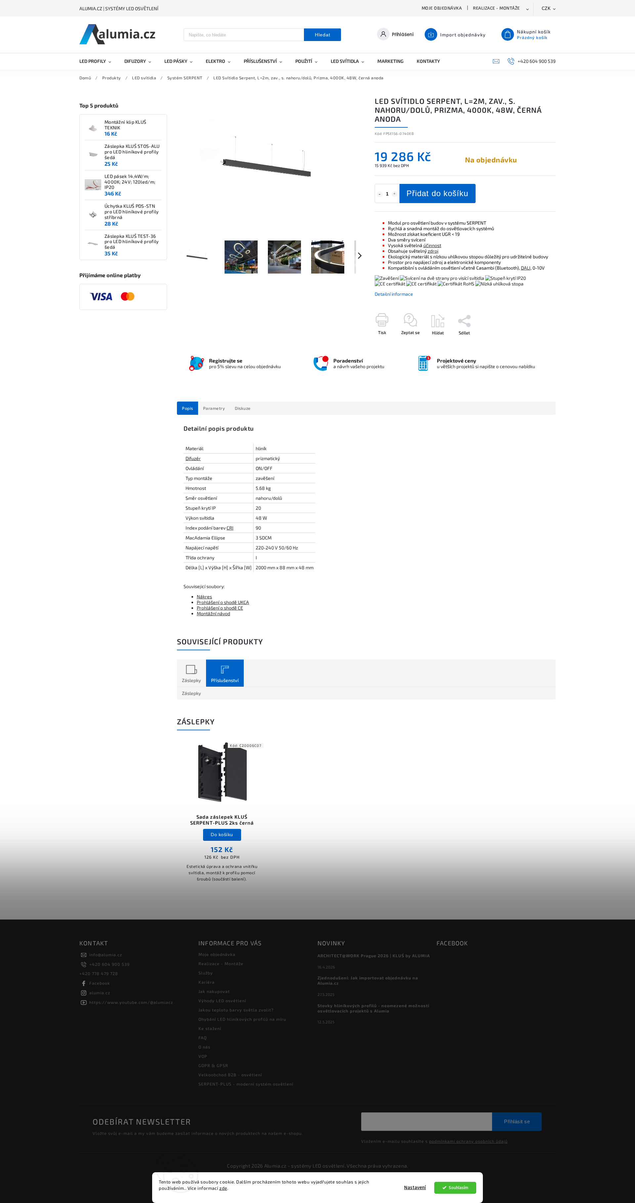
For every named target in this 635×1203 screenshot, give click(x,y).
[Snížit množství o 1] (380, 194)
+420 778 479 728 (98, 973)
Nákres (204, 596)
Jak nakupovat (214, 991)
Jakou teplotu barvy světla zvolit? (236, 1009)
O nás (204, 1047)
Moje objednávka (442, 8)
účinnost (432, 245)
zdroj (433, 251)
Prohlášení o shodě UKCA (223, 602)
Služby (205, 972)
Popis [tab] (187, 408)
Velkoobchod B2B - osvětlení (230, 1074)
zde (223, 1188)
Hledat (322, 34)
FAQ (202, 1037)
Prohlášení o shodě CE (220, 608)
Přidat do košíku (437, 193)
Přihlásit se (517, 1121)
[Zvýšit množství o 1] (395, 194)
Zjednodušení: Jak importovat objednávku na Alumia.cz (368, 980)
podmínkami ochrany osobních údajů (468, 1141)
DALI (525, 268)
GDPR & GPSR (213, 1065)
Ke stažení (209, 1028)
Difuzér (193, 458)
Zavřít (534, 344)
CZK (546, 8)
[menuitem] (98, 61)
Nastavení (415, 1187)
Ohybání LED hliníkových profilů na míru (242, 1019)
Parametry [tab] (214, 408)
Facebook (99, 983)
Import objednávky (463, 34)
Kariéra (206, 982)
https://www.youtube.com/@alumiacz (131, 1002)
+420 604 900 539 (109, 964)
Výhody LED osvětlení (222, 1000)
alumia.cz (99, 992)
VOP (202, 1056)
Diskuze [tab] (243, 408)
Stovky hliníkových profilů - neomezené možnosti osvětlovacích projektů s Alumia (373, 1008)
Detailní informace (394, 294)
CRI (230, 528)
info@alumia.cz (105, 954)
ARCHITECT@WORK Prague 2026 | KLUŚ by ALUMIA (374, 955)
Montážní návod (213, 613)
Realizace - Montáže (496, 8)
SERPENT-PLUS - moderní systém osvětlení (245, 1084)
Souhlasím (458, 1187)
